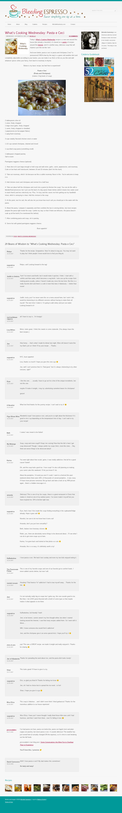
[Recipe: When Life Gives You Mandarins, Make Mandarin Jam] (18, 791)
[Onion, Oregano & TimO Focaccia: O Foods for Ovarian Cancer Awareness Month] (65, 791)
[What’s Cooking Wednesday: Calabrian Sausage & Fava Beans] (103, 791)
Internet (40, 45)
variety (64, 42)
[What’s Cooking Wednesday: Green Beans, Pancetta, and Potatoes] (37, 791)
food (15, 236)
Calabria (34, 24)
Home (9, 24)
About (18, 24)
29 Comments (73, 36)
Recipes (44, 24)
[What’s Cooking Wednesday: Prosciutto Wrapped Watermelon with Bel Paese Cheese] (84, 791)
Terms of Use (9, 802)
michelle (33, 36)
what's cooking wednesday (27, 236)
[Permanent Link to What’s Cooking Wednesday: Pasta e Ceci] (34, 32)
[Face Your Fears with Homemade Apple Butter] (27, 791)
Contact (73, 24)
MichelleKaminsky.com (58, 24)
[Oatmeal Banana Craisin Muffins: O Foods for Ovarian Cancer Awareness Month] (75, 791)
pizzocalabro (11, 730)
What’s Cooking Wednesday (45, 39)
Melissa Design (41, 799)
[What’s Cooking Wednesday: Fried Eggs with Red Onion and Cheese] (94, 791)
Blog (26, 24)
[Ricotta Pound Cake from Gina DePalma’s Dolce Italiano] (113, 791)
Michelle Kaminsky (25, 799)
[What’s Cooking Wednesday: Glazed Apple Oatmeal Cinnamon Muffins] (46, 791)
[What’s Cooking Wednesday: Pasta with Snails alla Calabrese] (56, 791)
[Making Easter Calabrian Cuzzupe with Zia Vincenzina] (8, 791)
